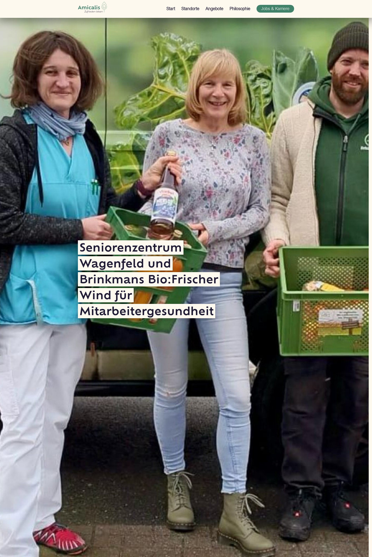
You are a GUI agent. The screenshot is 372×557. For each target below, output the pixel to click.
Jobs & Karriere (275, 8)
